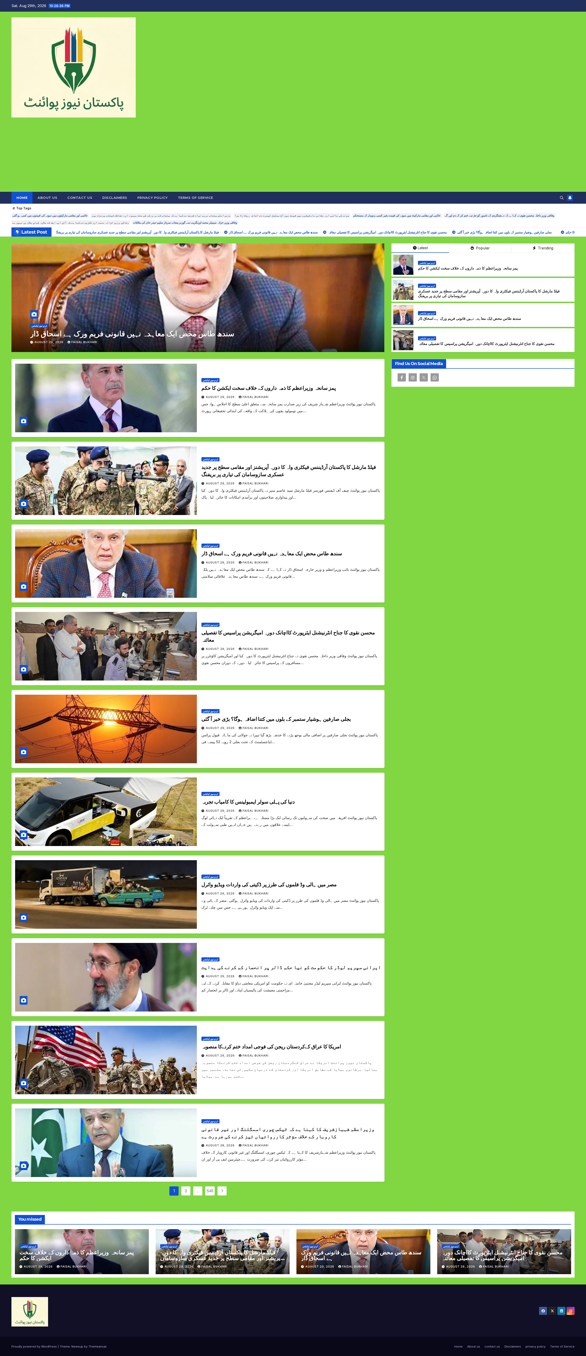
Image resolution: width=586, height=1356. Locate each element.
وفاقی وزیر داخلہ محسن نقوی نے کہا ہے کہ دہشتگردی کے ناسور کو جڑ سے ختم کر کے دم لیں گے (499, 215)
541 (209, 1190)
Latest (423, 248)
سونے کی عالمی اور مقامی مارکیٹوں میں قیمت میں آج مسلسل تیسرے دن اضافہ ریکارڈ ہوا (292, 215)
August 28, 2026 (221, 1145)
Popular (482, 248)
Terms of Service (195, 198)
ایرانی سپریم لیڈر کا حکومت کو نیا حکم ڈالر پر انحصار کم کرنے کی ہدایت (291, 967)
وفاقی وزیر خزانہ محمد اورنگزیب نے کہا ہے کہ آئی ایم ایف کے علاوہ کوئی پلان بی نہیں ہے (70, 222)
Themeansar (97, 1346)
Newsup (77, 1346)
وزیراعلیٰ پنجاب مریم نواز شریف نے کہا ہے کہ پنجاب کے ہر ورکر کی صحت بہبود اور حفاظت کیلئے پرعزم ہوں (161, 215)
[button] (562, 197)
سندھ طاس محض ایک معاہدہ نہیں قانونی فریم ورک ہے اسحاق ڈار (469, 318)
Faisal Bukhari (51, 342)
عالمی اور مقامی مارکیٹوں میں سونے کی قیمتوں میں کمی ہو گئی (50, 215)
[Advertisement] (293, 157)
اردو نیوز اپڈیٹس (378, 325)
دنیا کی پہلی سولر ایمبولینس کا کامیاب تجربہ (248, 802)
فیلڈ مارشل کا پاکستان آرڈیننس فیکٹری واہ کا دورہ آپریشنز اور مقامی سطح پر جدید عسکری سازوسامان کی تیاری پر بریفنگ (221, 1258)
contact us (79, 198)
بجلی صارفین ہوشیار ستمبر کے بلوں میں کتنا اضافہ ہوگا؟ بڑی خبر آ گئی (276, 719)
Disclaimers (114, 198)
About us (47, 198)
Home (21, 198)
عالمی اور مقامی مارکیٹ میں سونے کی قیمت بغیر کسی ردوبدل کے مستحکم (397, 215)
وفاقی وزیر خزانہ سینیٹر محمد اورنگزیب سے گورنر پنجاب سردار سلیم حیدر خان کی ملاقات (185, 222)
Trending (545, 248)
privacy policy (152, 198)
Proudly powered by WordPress (34, 1346)
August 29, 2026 (16, 342)
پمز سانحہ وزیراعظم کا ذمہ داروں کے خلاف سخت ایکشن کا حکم (468, 268)
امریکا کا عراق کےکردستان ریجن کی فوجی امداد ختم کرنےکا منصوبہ (271, 1047)
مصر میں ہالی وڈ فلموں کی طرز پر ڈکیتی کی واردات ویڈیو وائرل (269, 884)
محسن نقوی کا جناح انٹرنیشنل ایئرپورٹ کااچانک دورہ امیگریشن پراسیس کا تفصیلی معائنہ (486, 344)
